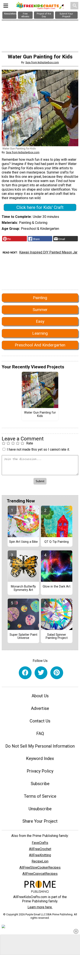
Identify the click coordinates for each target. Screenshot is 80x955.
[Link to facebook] (25, 672)
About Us (40, 695)
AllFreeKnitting (40, 855)
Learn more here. (40, 907)
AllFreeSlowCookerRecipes (40, 867)
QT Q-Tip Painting (56, 542)
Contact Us (40, 720)
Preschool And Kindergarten (40, 345)
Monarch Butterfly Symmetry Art (23, 588)
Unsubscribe (40, 808)
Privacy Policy (40, 771)
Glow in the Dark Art (56, 586)
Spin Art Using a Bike (23, 542)
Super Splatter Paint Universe (23, 636)
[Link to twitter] (41, 672)
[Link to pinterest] (56, 672)
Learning (40, 333)
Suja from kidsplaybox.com (42, 62)
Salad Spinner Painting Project (57, 636)
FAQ (40, 733)
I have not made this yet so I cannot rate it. (38, 449)
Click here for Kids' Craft (40, 207)
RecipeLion (40, 861)
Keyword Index (40, 758)
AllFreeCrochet (40, 849)
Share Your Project (40, 821)
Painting (40, 297)
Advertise (40, 708)
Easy (40, 321)
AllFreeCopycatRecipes (40, 874)
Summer (40, 309)
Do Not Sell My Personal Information (40, 746)
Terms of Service (40, 796)
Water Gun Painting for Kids (40, 414)
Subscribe (40, 783)
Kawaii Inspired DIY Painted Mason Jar (48, 252)
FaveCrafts (40, 843)
